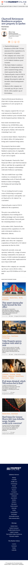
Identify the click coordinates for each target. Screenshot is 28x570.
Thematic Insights (14, 536)
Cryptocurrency (14, 494)
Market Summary (14, 528)
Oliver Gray (15, 34)
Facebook (14, 546)
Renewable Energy (14, 516)
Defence (14, 502)
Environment (14, 506)
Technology (14, 483)
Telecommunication (14, 518)
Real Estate (5, 27)
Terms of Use (15, 564)
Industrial (14, 496)
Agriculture (14, 498)
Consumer (14, 487)
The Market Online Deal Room (14, 534)
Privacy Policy (7, 564)
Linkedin (14, 550)
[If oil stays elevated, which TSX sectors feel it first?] (14, 376)
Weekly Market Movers (14, 530)
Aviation (14, 500)
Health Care (14, 481)
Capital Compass (14, 532)
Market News (14, 526)
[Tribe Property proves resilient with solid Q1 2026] (14, 338)
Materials (14, 508)
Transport (14, 492)
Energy (14, 485)
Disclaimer (21, 564)
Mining (14, 477)
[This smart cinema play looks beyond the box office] (14, 300)
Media (14, 510)
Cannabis (14, 479)
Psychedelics (14, 512)
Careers (14, 544)
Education (14, 504)
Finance (14, 490)
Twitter (14, 548)
